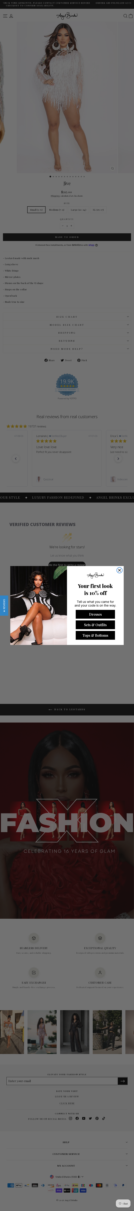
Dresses (95, 614)
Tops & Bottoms (95, 635)
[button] (4, 606)
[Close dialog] (119, 570)
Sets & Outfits (95, 624)
